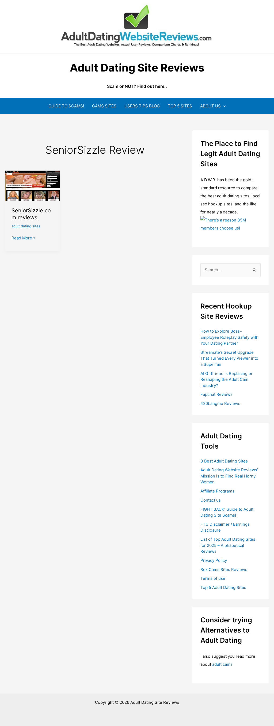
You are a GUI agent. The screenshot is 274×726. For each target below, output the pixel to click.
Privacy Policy (213, 560)
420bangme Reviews (220, 403)
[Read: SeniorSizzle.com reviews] (32, 185)
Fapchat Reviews (216, 394)
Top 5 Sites (180, 105)
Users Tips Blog (142, 105)
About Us (210, 105)
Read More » (23, 238)
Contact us (210, 500)
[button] (223, 105)
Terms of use (212, 578)
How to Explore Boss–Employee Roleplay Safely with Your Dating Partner (229, 337)
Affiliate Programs (217, 491)
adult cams (222, 664)
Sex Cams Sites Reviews (223, 569)
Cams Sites (104, 105)
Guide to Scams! (66, 105)
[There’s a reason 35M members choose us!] (230, 223)
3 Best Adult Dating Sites (224, 461)
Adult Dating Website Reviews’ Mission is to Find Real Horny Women (229, 475)
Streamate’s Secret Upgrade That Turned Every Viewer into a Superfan (229, 358)
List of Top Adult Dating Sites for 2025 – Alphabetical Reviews (227, 545)
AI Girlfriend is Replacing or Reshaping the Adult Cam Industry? (226, 379)
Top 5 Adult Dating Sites (223, 587)
